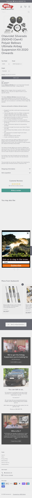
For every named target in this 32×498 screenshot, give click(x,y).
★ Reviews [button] (30, 251)
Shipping (3, 74)
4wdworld (14, 281)
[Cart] (25, 6)
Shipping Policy (5, 464)
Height (3, 68)
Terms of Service (5, 462)
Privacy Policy (5, 458)
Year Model (4, 61)
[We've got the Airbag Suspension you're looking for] (16, 345)
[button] (14, 269)
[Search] (28, 12)
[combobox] (16, 12)
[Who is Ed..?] (16, 421)
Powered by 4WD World (19, 494)
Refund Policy (5, 460)
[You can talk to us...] (16, 377)
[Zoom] (25, 31)
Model (13, 61)
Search (3, 455)
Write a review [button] (16, 190)
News (3, 457)
